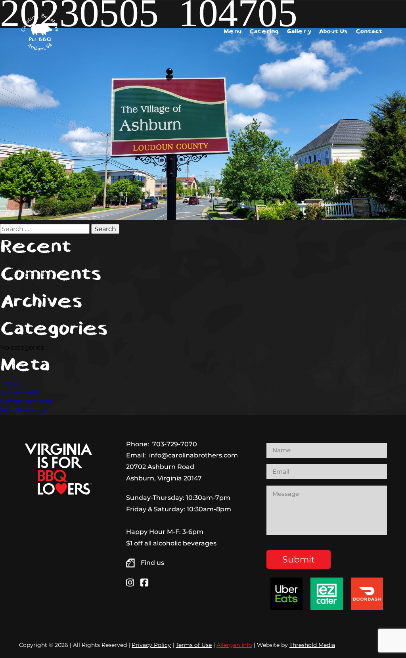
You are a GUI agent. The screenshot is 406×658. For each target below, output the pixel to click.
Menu (232, 31)
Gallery (299, 31)
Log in (9, 383)
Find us (152, 562)
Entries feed (19, 392)
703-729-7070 (174, 444)
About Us (333, 31)
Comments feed (26, 401)
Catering (264, 31)
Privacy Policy (151, 644)
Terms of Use (194, 644)
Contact (369, 31)
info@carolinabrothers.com (193, 455)
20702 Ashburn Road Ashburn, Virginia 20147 (164, 472)
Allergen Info (234, 644)
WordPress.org (23, 410)
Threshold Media (312, 644)
